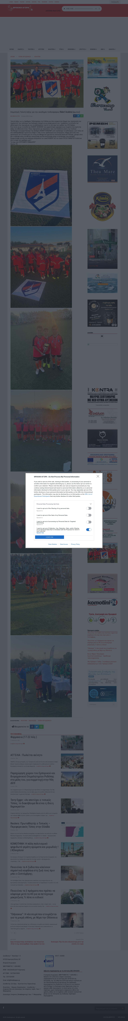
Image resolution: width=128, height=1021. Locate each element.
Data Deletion (52, 544)
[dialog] (64, 510)
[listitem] (64, 504)
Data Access (64, 544)
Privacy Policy (75, 544)
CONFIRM (49, 537)
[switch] (88, 508)
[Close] (98, 477)
